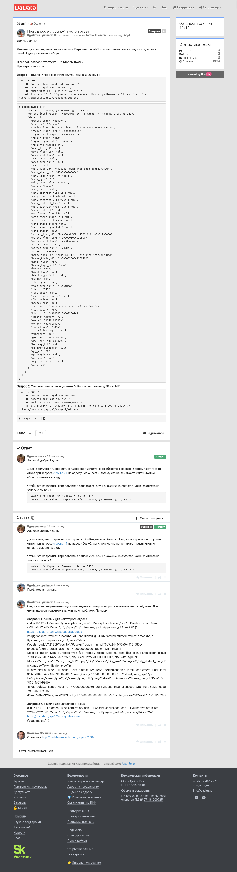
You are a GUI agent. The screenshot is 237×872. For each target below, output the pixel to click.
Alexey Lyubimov (42, 35)
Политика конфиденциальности (143, 796)
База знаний (22, 827)
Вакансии (20, 802)
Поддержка (185, 7)
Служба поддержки (27, 822)
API (155, 7)
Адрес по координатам (83, 786)
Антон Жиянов (96, 35)
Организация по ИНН (81, 802)
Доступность (22, 792)
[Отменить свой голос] (165, 577)
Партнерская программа (30, 786)
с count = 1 (60, 473)
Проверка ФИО (78, 811)
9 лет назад (61, 585)
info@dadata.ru (202, 790)
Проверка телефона (81, 816)
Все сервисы (76, 854)
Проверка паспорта (80, 821)
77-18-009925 (153, 799)
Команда (20, 797)
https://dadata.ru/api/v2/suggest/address (54, 631)
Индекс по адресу (79, 792)
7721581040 (136, 785)
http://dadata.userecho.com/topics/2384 (68, 737)
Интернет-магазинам (86, 862)
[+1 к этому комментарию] (159, 577)
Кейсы (22, 808)
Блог (165, 7)
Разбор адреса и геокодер (85, 781)
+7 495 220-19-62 (205, 781)
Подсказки (140, 7)
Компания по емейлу (86, 797)
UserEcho (128, 763)
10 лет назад (55, 456)
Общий (21, 23)
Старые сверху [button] (150, 518)
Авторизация (211, 7)
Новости (19, 832)
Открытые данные (80, 849)
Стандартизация (116, 7)
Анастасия (38, 456)
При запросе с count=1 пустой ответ (58, 31)
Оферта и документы (136, 790)
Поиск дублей (77, 840)
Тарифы (19, 781)
